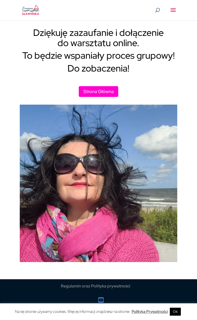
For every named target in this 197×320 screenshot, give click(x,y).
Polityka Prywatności (150, 311)
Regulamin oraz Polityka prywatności (95, 286)
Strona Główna (98, 91)
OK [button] (175, 311)
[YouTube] (101, 300)
